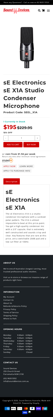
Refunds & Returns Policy (15, 306)
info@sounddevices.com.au (16, 381)
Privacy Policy (9, 309)
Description (12, 181)
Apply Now (9, 166)
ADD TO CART (13, 144)
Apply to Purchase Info (17, 170)
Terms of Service (11, 312)
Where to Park (10, 318)
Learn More (26, 166)
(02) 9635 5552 (10, 378)
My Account (8, 297)
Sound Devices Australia (29, 400)
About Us (7, 303)
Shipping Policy (10, 315)
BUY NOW (31, 144)
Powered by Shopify (30, 403)
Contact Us (8, 300)
